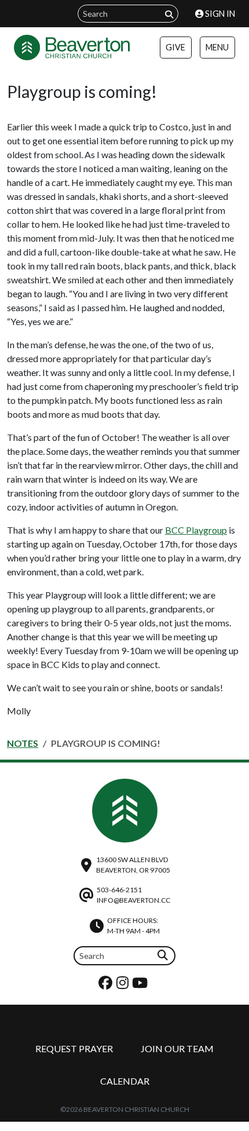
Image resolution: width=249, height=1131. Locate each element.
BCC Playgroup (196, 529)
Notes (22, 743)
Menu (217, 47)
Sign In (219, 14)
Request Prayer (74, 1048)
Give (175, 47)
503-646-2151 (119, 889)
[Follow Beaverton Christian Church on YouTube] (141, 985)
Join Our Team (177, 1048)
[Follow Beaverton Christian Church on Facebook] (106, 985)
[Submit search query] (169, 14)
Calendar (124, 1080)
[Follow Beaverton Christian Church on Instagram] (123, 985)
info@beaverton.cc (133, 900)
